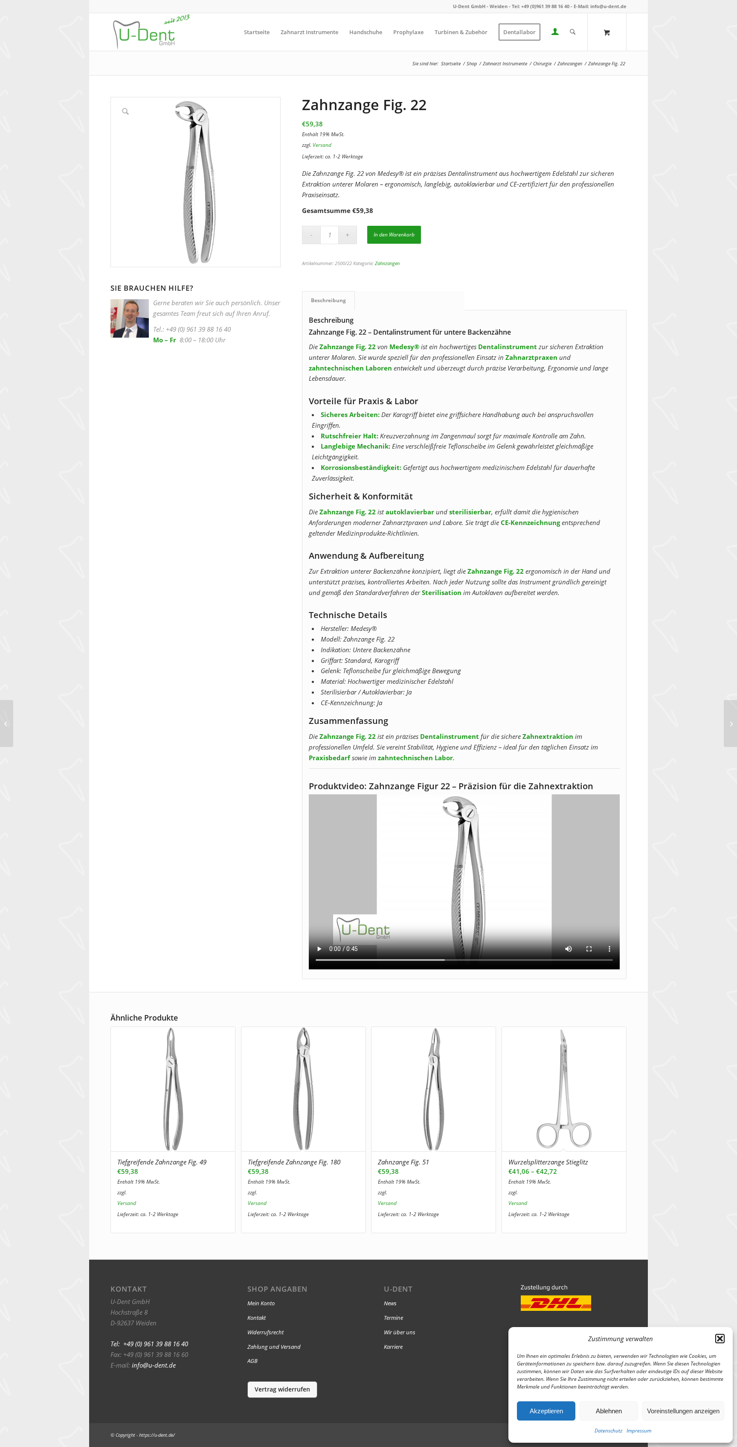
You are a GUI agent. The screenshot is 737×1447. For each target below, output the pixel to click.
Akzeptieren (546, 1411)
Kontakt (256, 1318)
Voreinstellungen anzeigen (683, 1411)
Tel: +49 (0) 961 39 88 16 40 (149, 1343)
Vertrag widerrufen (282, 1389)
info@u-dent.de (608, 6)
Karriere (393, 1347)
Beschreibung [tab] (328, 300)
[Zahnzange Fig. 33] (6, 723)
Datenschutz (608, 1430)
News (390, 1303)
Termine (393, 1318)
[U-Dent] (151, 32)
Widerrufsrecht (265, 1332)
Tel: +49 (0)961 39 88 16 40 (540, 6)
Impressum (639, 1430)
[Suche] (572, 32)
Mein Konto (261, 1303)
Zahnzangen (387, 263)
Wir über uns (399, 1332)
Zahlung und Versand (274, 1347)
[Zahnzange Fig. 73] (730, 723)
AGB (252, 1361)
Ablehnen (609, 1411)
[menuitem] (256, 32)
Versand (322, 145)
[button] (720, 1338)
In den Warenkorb (394, 234)
